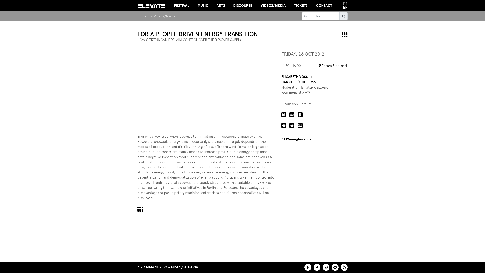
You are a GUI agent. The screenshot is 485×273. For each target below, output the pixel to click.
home (141, 16)
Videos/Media (164, 16)
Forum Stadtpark (335, 66)
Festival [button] (181, 5)
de (345, 4)
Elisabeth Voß (297, 77)
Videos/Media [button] (273, 5)
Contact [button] (324, 5)
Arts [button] (221, 5)
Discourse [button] (242, 5)
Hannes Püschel (298, 82)
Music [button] (203, 5)
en (345, 7)
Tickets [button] (301, 5)
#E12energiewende (296, 139)
